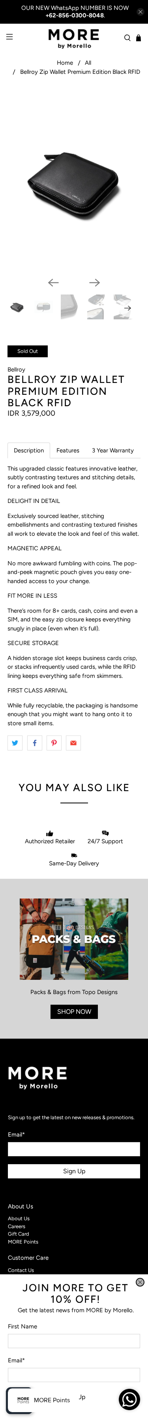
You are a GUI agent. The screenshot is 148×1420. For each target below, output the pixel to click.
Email (16, 1360)
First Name (22, 1326)
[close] (140, 1282)
